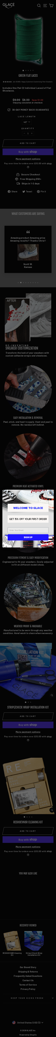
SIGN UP (28, 537)
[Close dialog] (50, 493)
